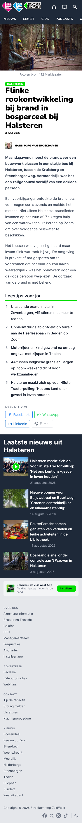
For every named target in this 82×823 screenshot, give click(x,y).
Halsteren (15, 84)
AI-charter (10, 650)
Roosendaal (11, 734)
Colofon (8, 626)
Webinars (10, 684)
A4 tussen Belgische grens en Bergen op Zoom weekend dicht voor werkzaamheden (42, 368)
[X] (51, 815)
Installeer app (13, 656)
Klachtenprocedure (17, 718)
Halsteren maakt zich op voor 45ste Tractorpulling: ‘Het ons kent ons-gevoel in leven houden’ (40, 388)
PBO (6, 632)
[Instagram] (58, 815)
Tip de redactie (14, 700)
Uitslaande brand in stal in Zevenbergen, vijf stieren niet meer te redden (42, 312)
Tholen (8, 777)
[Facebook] (44, 815)
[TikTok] (65, 815)
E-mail (45, 424)
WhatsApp (50, 414)
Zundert (9, 789)
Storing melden (14, 706)
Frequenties (11, 644)
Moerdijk (9, 758)
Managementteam (16, 638)
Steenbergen (12, 771)
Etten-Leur (11, 746)
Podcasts (64, 19)
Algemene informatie (18, 613)
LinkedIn (20, 424)
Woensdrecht (12, 752)
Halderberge (12, 764)
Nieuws (9, 19)
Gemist (28, 19)
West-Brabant (13, 795)
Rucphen (9, 783)
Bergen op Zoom (15, 740)
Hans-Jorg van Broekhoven (36, 145)
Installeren (66, 588)
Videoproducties (15, 678)
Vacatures (10, 712)
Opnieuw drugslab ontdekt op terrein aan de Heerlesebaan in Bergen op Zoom (42, 333)
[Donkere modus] (76, 815)
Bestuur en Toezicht (17, 620)
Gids (45, 19)
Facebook (21, 414)
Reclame (9, 672)
